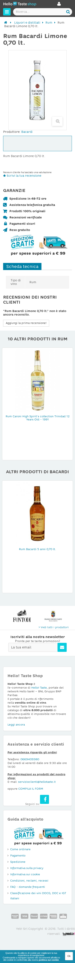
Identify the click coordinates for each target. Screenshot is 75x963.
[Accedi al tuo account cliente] (59, 5)
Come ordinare (20, 849)
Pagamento (17, 855)
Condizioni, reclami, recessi (29, 880)
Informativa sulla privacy (26, 868)
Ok (69, 956)
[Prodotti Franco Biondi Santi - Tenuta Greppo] (53, 616)
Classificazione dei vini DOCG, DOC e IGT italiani (38, 896)
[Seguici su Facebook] (44, 799)
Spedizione (17, 861)
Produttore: (11, 131)
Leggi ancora (16, 724)
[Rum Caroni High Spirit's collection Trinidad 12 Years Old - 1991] (37, 380)
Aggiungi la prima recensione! (26, 323)
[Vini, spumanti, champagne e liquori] (5, 22)
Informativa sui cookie (25, 874)
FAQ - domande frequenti (27, 886)
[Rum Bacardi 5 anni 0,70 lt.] (37, 513)
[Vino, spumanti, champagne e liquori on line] (19, 4)
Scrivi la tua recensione (23, 175)
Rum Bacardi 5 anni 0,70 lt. (37, 549)
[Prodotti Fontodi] (21, 616)
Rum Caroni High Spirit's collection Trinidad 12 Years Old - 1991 (38, 418)
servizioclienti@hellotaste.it (37, 781)
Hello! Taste (39, 687)
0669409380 (29, 759)
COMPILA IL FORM (30, 788)
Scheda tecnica (22, 266)
